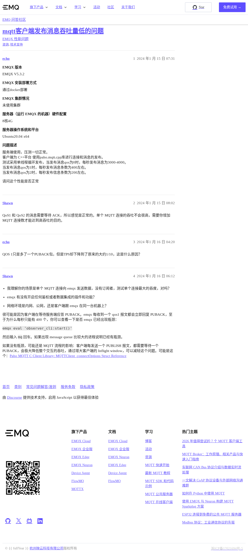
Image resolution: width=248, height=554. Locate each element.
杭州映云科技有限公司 (46, 548)
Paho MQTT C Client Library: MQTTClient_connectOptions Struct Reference (68, 356)
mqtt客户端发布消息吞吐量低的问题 (53, 31)
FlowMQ (77, 481)
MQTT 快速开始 (157, 465)
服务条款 (68, 387)
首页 (6, 387)
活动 (96, 7)
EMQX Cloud (81, 441)
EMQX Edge (80, 457)
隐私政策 (87, 387)
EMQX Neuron (82, 465)
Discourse (14, 397)
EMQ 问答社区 (14, 20)
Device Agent (80, 473)
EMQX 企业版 (82, 449)
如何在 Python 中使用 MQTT (203, 493)
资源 (148, 457)
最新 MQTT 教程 (157, 473)
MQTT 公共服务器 (159, 494)
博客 (148, 441)
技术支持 (16, 44)
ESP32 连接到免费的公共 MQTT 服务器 (211, 514)
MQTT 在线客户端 (159, 502)
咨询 (5, 44)
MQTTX (77, 489)
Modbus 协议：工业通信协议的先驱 (208, 522)
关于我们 (128, 7)
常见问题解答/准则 (41, 387)
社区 (110, 7)
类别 (18, 387)
